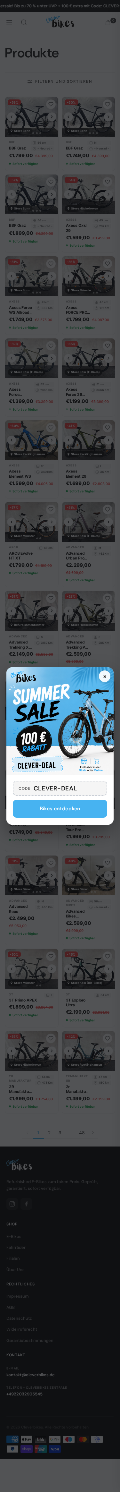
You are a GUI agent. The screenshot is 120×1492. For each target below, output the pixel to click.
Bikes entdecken (60, 808)
